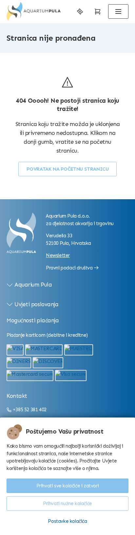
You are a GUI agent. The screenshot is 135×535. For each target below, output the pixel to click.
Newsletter (58, 255)
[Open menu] (118, 11)
